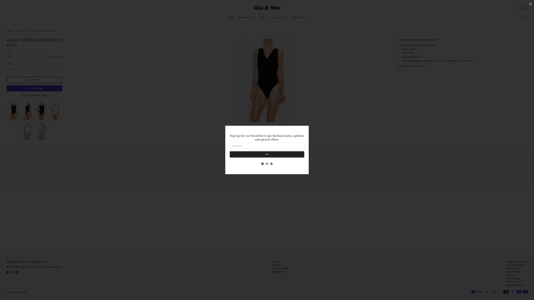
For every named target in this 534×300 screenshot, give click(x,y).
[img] (262, 164)
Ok (267, 154)
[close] (530, 4)
